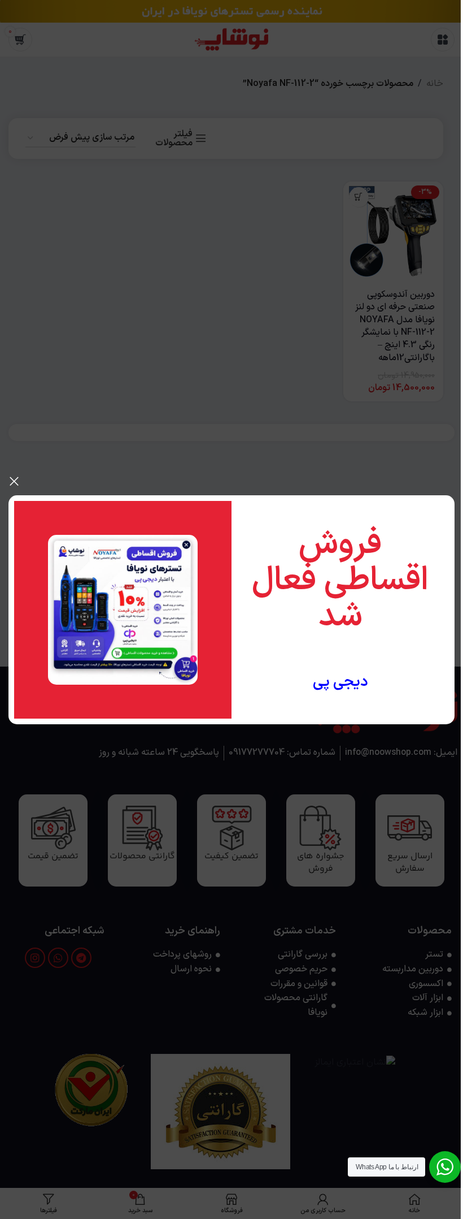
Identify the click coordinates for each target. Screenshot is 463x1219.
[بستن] (14, 481)
